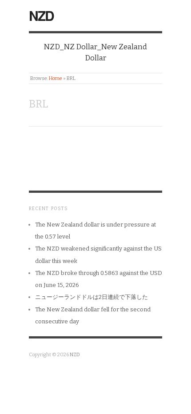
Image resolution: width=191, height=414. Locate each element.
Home (55, 78)
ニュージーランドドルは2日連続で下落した (91, 297)
